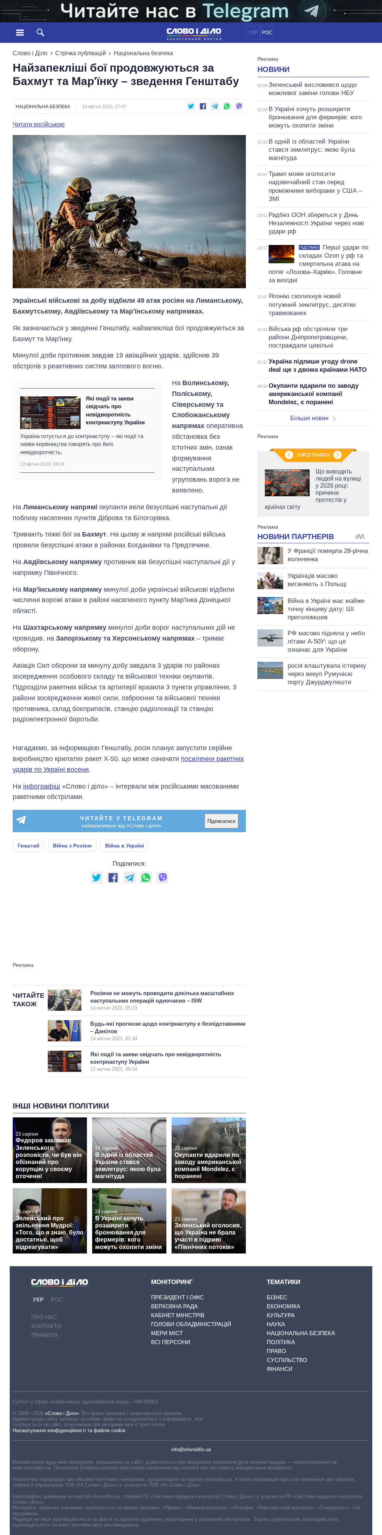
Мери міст (167, 1333)
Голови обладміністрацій (191, 1324)
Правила (44, 1335)
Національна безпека (143, 53)
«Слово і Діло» (62, 1413)
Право (276, 1351)
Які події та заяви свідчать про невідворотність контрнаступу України (115, 410)
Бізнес (277, 1297)
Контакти (46, 1326)
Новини (273, 69)
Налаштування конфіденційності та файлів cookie (69, 1430)
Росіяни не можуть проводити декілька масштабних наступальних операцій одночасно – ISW (162, 1000)
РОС (267, 32)
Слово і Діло (30, 53)
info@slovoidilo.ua (191, 1449)
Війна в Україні (124, 846)
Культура (281, 1315)
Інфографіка (313, 455)
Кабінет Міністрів (177, 1315)
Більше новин (309, 418)
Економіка (283, 1306)
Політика (281, 1342)
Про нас (44, 1317)
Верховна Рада (174, 1306)
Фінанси (279, 1369)
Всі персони (170, 1342)
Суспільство (287, 1360)
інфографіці (41, 786)
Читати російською (39, 125)
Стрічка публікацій (80, 53)
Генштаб (29, 846)
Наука (276, 1324)
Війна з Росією (72, 846)
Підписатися (221, 821)
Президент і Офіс (177, 1297)
